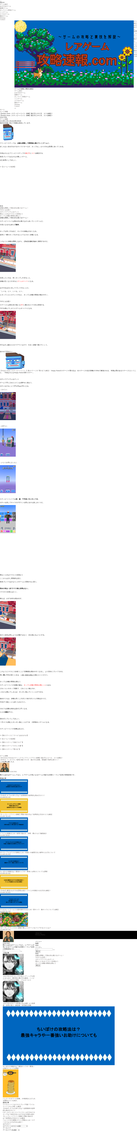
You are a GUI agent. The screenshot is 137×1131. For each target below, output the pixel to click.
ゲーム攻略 (4, 119)
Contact (2, 19)
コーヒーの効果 (8, 167)
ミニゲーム (4, 12)
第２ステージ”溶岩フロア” (12, 742)
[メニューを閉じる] (0, 1)
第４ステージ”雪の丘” (11, 749)
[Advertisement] (56, 189)
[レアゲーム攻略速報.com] (74, 87)
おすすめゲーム (5, 6)
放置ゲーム (4, 8)
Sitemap (2, 18)
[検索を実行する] (54, 949)
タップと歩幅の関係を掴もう (10, 216)
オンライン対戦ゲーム (8, 10)
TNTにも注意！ (5, 210)
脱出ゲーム (4, 16)
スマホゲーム (5, 14)
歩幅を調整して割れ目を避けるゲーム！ (14, 208)
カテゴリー (7, 1126)
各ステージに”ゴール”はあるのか (15, 735)
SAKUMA (13, 771)
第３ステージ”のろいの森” (12, 746)
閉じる (38, 951)
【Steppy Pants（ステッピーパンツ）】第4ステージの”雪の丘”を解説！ (25, 370)
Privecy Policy (40, 935)
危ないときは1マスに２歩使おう (11, 214)
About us (38, 933)
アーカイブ (7, 1130)
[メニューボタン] (15, 108)
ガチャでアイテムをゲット (9, 212)
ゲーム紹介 (4, 4)
